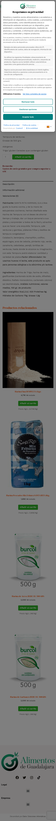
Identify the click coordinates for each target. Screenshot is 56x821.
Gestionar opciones (28, 109)
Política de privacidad (11, 125)
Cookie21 (19, 128)
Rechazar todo (28, 102)
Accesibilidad (33, 128)
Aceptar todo (28, 117)
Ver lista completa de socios (34, 94)
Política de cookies (29, 125)
